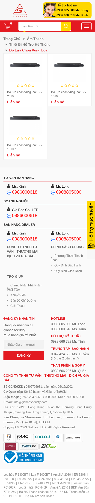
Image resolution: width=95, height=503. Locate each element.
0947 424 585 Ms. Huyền (70, 354)
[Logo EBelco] (42, 437)
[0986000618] (9, 192)
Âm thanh (35, 39)
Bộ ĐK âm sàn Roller (39, 496)
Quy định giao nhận (68, 271)
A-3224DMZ (43, 479)
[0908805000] (53, 192)
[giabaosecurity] (19, 10)
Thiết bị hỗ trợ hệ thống (29, 44)
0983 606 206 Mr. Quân (68, 371)
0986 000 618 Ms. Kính (72, 15)
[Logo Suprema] (11, 446)
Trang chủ (11, 39)
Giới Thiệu (17, 306)
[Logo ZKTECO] (48, 446)
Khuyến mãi (18, 295)
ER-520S (80, 474)
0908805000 (68, 192)
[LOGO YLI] (58, 438)
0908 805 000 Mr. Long (72, 10)
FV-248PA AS (80, 479)
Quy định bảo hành (67, 265)
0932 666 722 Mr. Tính (68, 341)
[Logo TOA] (8, 438)
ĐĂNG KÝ (24, 355)
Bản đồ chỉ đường (23, 300)
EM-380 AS (24, 479)
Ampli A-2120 (61, 483)
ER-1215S (25, 483)
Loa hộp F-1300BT (15, 474)
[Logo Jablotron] (74, 438)
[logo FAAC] (23, 438)
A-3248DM (61, 479)
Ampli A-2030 (62, 474)
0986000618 (24, 192)
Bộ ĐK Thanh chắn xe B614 (37, 492)
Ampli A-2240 (59, 487)
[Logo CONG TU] (29, 446)
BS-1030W (42, 483)
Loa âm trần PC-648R (32, 487)
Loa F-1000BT (40, 474)
